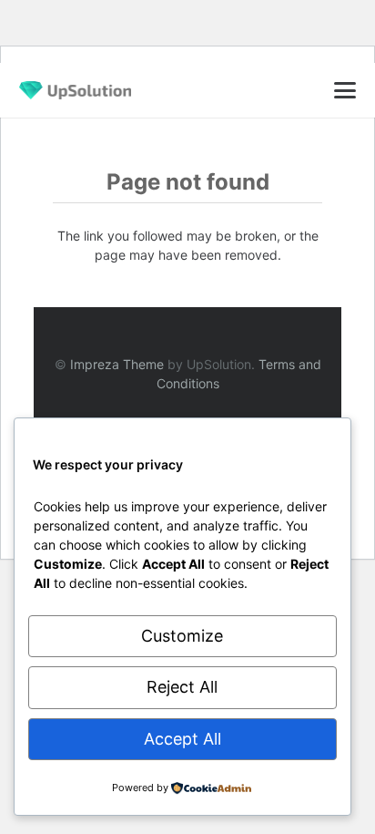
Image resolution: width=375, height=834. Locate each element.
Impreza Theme (117, 364)
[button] (345, 90)
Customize (182, 635)
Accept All (182, 738)
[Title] (75, 90)
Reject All (182, 686)
